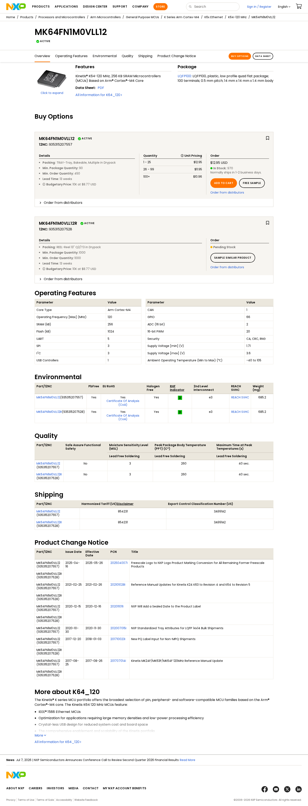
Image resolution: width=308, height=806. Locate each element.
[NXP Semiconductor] (16, 6)
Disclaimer (125, 504)
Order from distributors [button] (63, 202)
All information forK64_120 (97, 94)
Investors (55, 788)
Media (74, 788)
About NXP (15, 788)
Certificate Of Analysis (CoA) (122, 403)
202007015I (118, 628)
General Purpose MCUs (142, 17)
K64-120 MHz (237, 17)
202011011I (116, 606)
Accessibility (64, 800)
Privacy (11, 800)
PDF (101, 87)
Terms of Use (26, 800)
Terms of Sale (45, 800)
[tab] (154, 203)
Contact (91, 788)
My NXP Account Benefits (124, 788)
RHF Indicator (177, 388)
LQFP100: (185, 76)
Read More (187, 760)
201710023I (117, 639)
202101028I (117, 585)
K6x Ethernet (213, 17)
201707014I (118, 661)
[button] (284, 6)
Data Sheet (263, 56)
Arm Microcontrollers (105, 17)
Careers (36, 788)
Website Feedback (86, 800)
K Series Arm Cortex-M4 (181, 17)
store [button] (160, 6)
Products (26, 17)
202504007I (119, 563)
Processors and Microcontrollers (62, 17)
